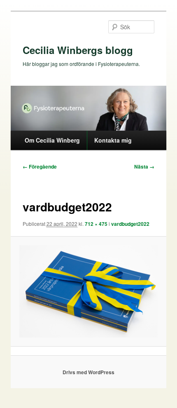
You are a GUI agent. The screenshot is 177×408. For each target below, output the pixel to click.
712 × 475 (96, 223)
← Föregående (40, 166)
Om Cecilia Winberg (52, 140)
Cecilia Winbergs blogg (78, 50)
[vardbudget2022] (88, 291)
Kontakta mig (113, 140)
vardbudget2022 (130, 223)
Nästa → (144, 166)
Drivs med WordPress (88, 372)
